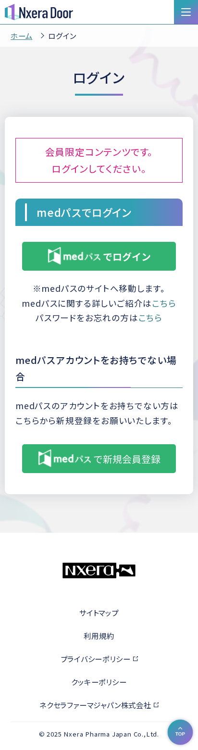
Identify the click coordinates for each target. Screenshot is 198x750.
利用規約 (99, 635)
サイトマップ (99, 612)
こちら (164, 303)
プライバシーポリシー (96, 658)
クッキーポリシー (98, 681)
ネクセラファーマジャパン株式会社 (95, 705)
